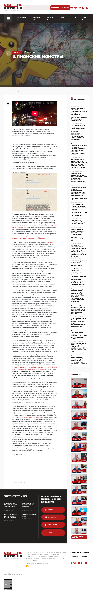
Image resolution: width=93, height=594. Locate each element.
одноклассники (53, 524)
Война (61, 18)
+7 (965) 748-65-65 (79, 556)
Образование (21, 18)
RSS (29, 566)
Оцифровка (36, 18)
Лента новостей (78, 100)
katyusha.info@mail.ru (80, 553)
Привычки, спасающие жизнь (29, 515)
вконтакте (52, 517)
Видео (17, 52)
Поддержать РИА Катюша (60, 7)
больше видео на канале (79, 537)
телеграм (51, 509)
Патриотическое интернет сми (12, 11)
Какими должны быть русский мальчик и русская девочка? (11, 516)
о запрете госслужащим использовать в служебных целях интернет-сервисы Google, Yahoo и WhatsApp (34, 236)
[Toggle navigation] (8, 18)
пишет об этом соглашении (34, 417)
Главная (7, 91)
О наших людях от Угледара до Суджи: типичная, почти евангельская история (11, 505)
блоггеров (50, 242)
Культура (72, 18)
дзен (50, 532)
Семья (84, 18)
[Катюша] (13, 6)
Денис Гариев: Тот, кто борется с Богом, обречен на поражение (28, 505)
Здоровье (50, 18)
